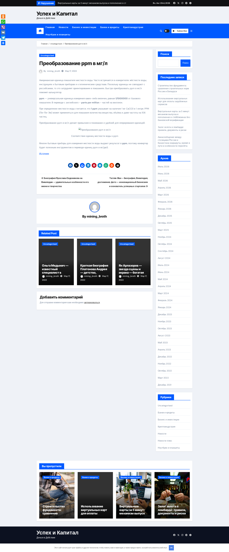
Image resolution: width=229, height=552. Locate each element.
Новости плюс (165, 440)
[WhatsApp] (3, 21)
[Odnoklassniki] (3, 16)
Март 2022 (163, 377)
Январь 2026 (164, 208)
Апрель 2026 (164, 187)
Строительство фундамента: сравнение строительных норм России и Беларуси (173, 88)
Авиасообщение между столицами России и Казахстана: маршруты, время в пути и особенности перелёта (174, 141)
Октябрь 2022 (165, 370)
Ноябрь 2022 (164, 363)
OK (171, 548)
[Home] (40, 31)
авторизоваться (92, 302)
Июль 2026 (163, 166)
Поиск (164, 54)
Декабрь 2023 (165, 314)
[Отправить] (3, 43)
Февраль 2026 (165, 201)
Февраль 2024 (165, 300)
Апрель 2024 (164, 286)
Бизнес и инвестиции (84, 27)
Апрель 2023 (164, 349)
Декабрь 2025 (165, 216)
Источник (44, 153)
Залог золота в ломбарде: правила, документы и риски (172, 128)
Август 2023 (164, 335)
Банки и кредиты (109, 27)
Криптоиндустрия (133, 27)
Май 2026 (163, 180)
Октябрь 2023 (165, 328)
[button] (191, 31)
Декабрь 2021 (164, 384)
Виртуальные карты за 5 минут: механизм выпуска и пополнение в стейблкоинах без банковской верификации (174, 116)
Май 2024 (163, 279)
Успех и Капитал (57, 13)
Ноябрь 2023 (164, 321)
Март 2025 (163, 230)
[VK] (3, 32)
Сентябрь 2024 (165, 251)
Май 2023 (163, 342)
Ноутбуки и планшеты (58, 34)
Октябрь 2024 (165, 244)
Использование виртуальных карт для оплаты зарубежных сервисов (172, 101)
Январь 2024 (164, 307)
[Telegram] (3, 37)
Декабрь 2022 (165, 356)
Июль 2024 (163, 265)
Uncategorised (47, 55)
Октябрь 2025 (165, 223)
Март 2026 (163, 194)
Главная (50, 27)
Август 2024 (164, 258)
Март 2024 (163, 293)
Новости (63, 27)
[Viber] (3, 27)
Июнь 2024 (163, 272)
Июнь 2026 (163, 173)
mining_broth (53, 71)
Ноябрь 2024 (164, 237)
